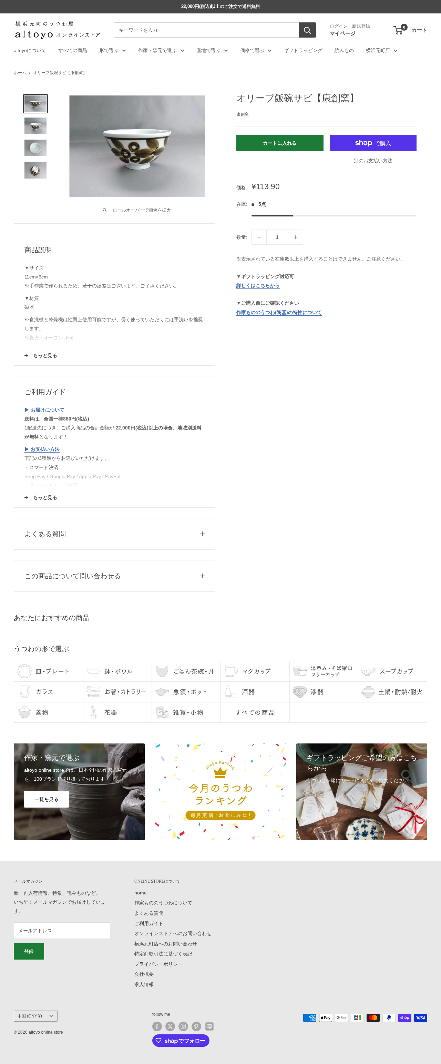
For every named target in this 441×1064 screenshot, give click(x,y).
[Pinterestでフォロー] (196, 1026)
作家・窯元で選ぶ (157, 50)
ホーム (20, 72)
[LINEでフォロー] (209, 1026)
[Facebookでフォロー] (157, 1026)
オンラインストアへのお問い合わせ (173, 933)
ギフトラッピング (303, 50)
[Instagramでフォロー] (183, 1026)
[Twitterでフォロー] (170, 1026)
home (140, 892)
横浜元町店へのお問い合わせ (165, 943)
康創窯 (242, 114)
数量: (241, 237)
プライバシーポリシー (158, 964)
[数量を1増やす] (295, 237)
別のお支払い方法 (373, 160)
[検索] (307, 30)
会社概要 (144, 974)
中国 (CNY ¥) (30, 1016)
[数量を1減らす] (259, 237)
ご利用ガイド (148, 923)
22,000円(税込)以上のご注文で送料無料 (220, 6)
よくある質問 (148, 913)
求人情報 (144, 984)
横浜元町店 (378, 50)
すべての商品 (72, 50)
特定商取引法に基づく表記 (163, 953)
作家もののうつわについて (163, 902)
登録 (29, 951)
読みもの (344, 50)
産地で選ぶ (208, 50)
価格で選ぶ (252, 50)
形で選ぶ (109, 50)
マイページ (343, 33)
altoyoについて (30, 50)
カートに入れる (280, 143)
